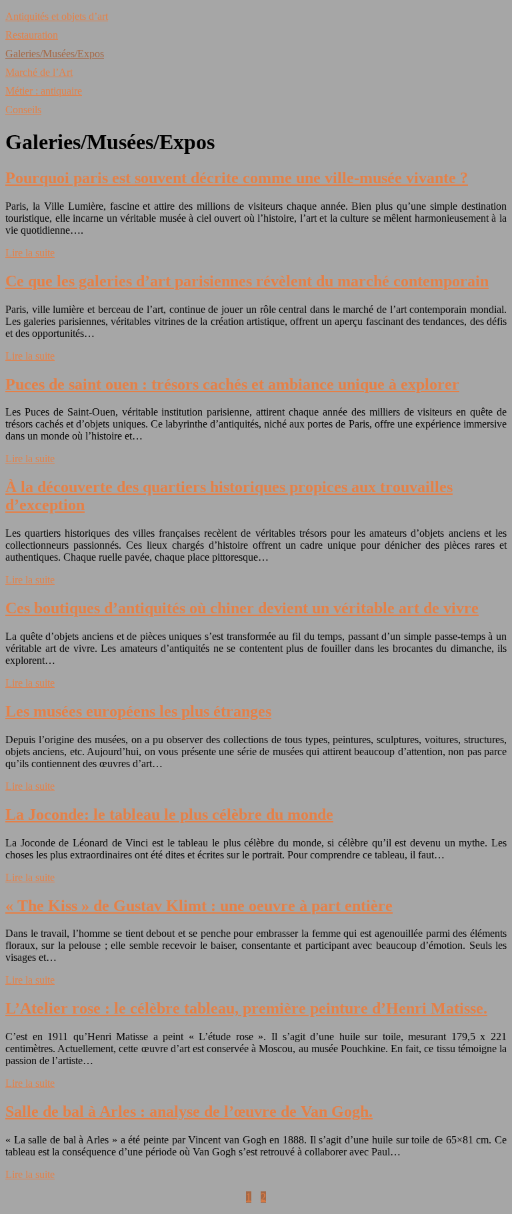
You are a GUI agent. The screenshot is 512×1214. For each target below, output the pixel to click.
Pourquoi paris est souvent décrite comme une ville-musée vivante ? (236, 177)
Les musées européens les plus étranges (138, 711)
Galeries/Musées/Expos (54, 53)
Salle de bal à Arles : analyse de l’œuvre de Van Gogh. (189, 1111)
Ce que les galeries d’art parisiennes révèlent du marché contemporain (247, 281)
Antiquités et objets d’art (56, 16)
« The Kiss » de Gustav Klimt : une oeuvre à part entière (199, 905)
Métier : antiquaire (43, 91)
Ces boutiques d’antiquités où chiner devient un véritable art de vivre (242, 608)
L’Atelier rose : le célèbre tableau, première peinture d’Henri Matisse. (246, 1008)
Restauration (31, 35)
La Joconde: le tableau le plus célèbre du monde (169, 814)
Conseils (23, 109)
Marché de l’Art (39, 72)
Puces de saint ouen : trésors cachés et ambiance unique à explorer (232, 384)
